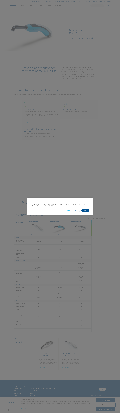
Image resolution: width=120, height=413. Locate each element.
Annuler (69, 210)
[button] (76, 210)
